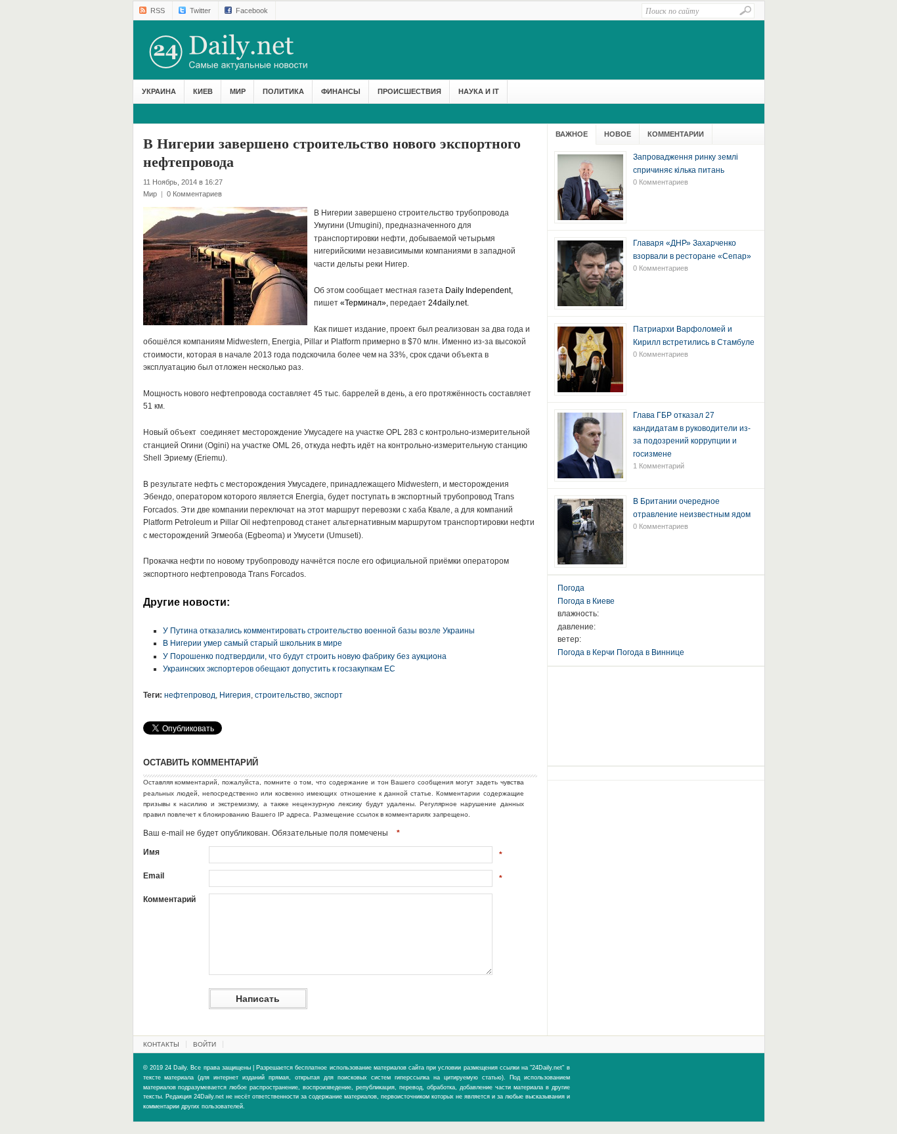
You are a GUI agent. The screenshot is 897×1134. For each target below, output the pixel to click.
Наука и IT (478, 91)
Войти (204, 1044)
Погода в (586, 601)
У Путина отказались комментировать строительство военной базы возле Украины (319, 630)
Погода (571, 588)
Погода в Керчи (586, 652)
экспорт (328, 695)
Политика (283, 91)
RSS (157, 10)
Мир (238, 91)
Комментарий (169, 899)
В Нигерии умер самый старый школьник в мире (252, 643)
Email (153, 875)
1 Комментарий (658, 466)
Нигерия (235, 695)
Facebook (252, 10)
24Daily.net (241, 52)
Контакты (161, 1044)
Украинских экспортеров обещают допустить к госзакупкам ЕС (279, 668)
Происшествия (409, 91)
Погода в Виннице (650, 652)
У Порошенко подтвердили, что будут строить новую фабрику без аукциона (305, 656)
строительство (282, 695)
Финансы (341, 91)
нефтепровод (189, 695)
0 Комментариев (194, 194)
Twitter (200, 10)
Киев (203, 91)
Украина (159, 91)
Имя (151, 852)
